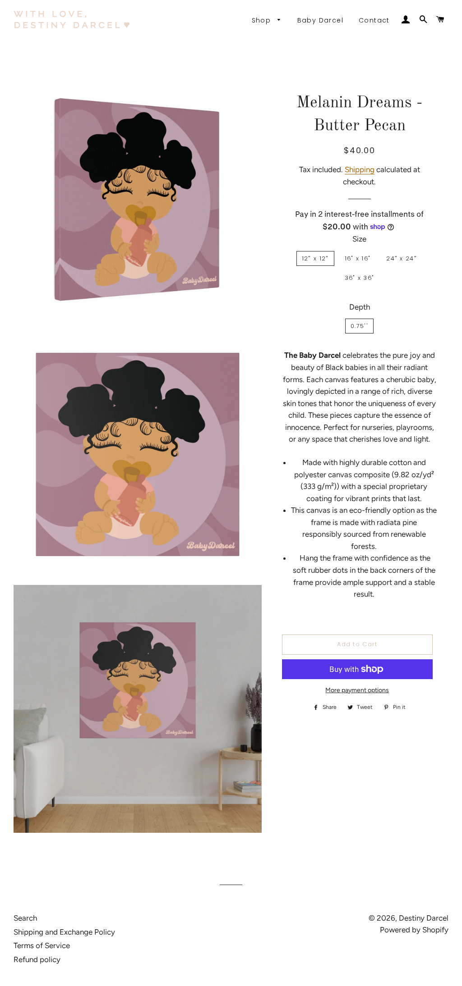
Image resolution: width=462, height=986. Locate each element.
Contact (374, 20)
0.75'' (359, 326)
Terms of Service (42, 945)
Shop (262, 20)
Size (359, 238)
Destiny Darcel (423, 917)
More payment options (357, 690)
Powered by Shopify (414, 929)
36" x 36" (359, 278)
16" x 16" (358, 258)
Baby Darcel (320, 20)
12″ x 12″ (315, 258)
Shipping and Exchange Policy (64, 931)
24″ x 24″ (401, 258)
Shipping (359, 169)
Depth (359, 306)
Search (25, 917)
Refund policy (37, 959)
